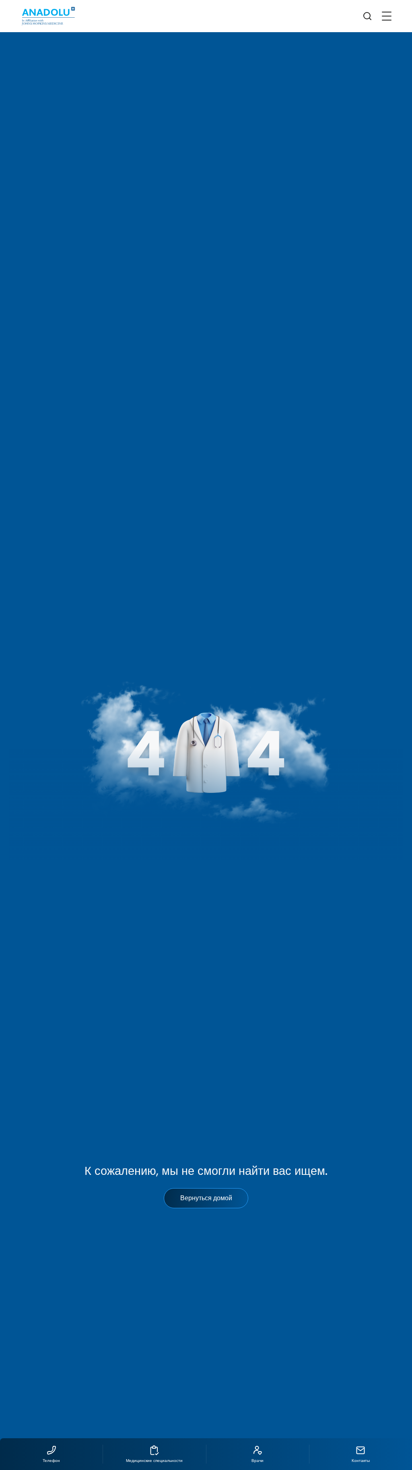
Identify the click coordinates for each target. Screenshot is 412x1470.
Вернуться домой (206, 1198)
